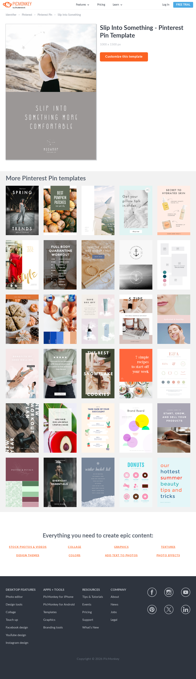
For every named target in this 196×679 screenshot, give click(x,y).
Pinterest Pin (45, 15)
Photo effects (168, 555)
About (115, 596)
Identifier (11, 15)
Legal (114, 619)
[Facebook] (152, 592)
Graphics (121, 547)
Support (87, 619)
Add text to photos (121, 555)
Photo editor (14, 596)
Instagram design (17, 642)
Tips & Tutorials (92, 596)
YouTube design (16, 635)
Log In (165, 4)
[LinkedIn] (185, 609)
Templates (50, 612)
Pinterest (27, 15)
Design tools (14, 604)
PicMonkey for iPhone (58, 596)
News (114, 604)
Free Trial (183, 4)
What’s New (90, 627)
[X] (168, 609)
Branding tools (53, 627)
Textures (168, 547)
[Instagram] (168, 592)
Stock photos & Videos (28, 547)
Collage (74, 547)
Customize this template (124, 56)
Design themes (27, 555)
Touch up (12, 619)
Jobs (114, 612)
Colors (75, 555)
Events (86, 604)
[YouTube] (185, 592)
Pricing (101, 4)
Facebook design (17, 627)
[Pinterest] (152, 609)
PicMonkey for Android (59, 604)
